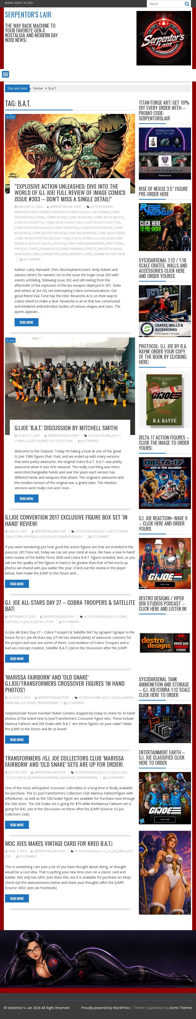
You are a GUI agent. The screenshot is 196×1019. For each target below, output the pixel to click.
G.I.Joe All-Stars (42, 622)
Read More (26, 322)
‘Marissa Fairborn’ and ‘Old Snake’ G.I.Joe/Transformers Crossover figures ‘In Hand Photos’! (65, 683)
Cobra (40, 217)
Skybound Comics (28, 254)
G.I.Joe (10, 116)
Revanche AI (49, 249)
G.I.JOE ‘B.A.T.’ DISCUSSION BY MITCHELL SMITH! (66, 427)
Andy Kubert (40, 212)
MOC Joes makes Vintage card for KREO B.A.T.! (59, 843)
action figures (99, 436)
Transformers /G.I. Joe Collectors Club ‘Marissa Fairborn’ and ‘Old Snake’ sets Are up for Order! (64, 761)
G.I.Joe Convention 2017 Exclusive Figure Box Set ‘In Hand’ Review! (66, 520)
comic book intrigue (97, 228)
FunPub (30, 537)
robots (90, 249)
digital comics (82, 238)
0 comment (32, 259)
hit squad (43, 243)
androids (22, 212)
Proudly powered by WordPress (105, 1007)
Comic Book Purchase (49, 233)
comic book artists (108, 217)
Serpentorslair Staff (65, 207)
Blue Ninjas (101, 212)
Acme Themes (181, 1007)
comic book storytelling (34, 238)
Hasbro (42, 441)
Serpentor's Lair (28, 14)
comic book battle (29, 222)
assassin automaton (67, 212)
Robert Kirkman (71, 249)
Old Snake (28, 703)
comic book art (80, 217)
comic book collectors (101, 222)
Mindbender (95, 243)
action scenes (101, 207)
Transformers (47, 703)
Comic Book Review (81, 233)
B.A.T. (88, 212)
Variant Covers (80, 254)
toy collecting (61, 441)
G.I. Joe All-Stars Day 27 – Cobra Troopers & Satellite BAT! (70, 605)
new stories (114, 243)
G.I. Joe (99, 238)
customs (11, 622)
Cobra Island (56, 217)
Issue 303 (59, 243)
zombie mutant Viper (109, 254)
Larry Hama (76, 243)
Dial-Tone (62, 238)
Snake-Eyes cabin (55, 254)
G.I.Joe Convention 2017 (65, 537)
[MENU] (5, 74)
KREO (121, 851)
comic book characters (63, 222)
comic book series (111, 233)
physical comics (27, 249)
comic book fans (66, 228)
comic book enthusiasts (33, 228)
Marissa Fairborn (45, 778)
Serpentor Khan (110, 249)
